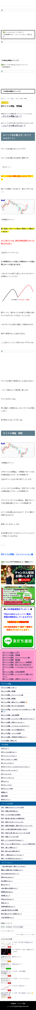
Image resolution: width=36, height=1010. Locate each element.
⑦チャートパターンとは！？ (9, 770)
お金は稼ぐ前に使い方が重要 (9, 910)
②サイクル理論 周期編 (8, 691)
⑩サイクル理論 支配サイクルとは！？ (12, 722)
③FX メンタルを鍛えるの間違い (11, 814)
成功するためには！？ (7, 877)
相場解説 (13, 1003)
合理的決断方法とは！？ (8, 906)
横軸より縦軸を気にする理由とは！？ (12, 870)
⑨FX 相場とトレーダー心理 (9, 836)
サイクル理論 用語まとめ (9, 740)
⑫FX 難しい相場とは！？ (9, 847)
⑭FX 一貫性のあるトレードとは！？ (12, 855)
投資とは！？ (5, 903)
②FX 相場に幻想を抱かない (9, 811)
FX (3, 927)
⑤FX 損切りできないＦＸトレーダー (12, 822)
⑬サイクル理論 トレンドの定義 (11, 733)
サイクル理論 (5, 102)
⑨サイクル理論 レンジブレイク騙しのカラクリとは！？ (18, 718)
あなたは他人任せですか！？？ (10, 873)
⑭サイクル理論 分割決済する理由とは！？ (14, 737)
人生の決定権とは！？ (7, 917)
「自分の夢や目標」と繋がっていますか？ (13, 866)
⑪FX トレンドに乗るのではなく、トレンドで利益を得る (18, 844)
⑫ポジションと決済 (7, 788)
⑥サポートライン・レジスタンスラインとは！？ (15, 766)
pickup (10, 927)
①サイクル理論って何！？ (9, 687)
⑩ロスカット (5, 781)
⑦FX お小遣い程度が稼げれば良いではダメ (14, 829)
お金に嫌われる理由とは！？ (9, 888)
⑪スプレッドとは (6, 785)
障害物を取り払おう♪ (7, 892)
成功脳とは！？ (5, 895)
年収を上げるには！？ (7, 899)
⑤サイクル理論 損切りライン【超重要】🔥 (14, 702)
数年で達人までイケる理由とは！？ (11, 913)
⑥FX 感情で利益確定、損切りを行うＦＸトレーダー (17, 825)
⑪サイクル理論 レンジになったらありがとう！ (15, 726)
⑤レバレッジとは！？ (7, 763)
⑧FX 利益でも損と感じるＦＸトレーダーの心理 (15, 833)
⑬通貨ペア (4, 792)
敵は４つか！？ (5, 884)
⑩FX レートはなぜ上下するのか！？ (12, 840)
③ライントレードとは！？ (9, 755)
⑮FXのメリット (6, 799)
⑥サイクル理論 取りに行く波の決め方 (12, 705)
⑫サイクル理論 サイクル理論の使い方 (12, 729)
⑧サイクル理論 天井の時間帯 (10, 715)
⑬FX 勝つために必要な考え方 (10, 851)
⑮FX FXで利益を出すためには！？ (12, 858)
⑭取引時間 (4, 796)
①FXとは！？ (5, 748)
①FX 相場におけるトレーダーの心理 (12, 807)
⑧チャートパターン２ (7, 777)
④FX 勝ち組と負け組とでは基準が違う (13, 818)
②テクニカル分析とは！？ (9, 752)
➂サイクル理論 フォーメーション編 (12, 695)
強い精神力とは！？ (7, 881)
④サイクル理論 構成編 (8, 698)
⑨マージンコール (6, 774)
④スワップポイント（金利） (9, 759)
